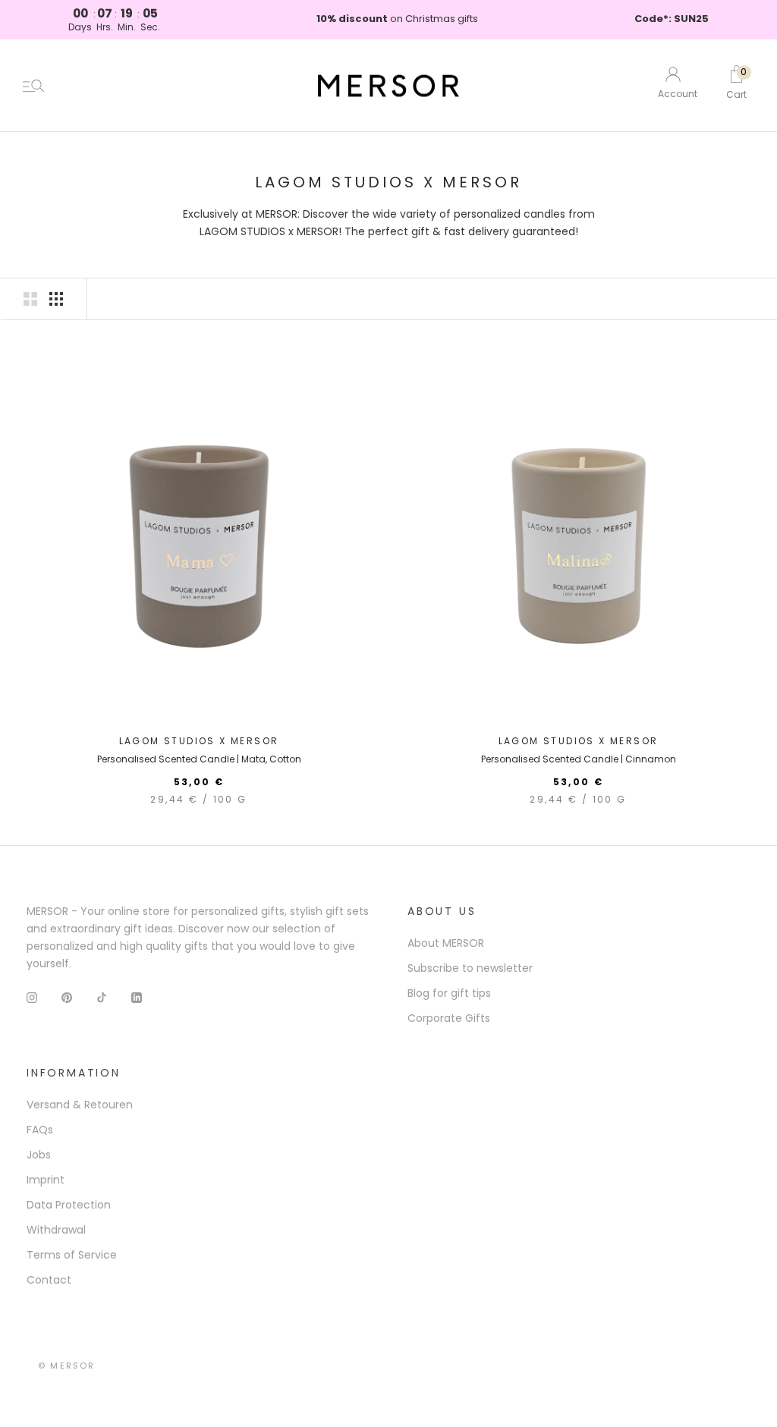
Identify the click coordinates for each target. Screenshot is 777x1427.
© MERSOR (67, 1365)
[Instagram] (32, 997)
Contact (49, 1279)
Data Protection (69, 1204)
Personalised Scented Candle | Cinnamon (578, 759)
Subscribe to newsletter (470, 968)
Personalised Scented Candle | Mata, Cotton (199, 759)
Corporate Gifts (448, 1018)
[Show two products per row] (30, 299)
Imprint (45, 1179)
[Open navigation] (33, 85)
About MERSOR (445, 943)
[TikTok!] (101, 997)
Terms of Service (72, 1254)
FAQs (40, 1129)
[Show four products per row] (56, 299)
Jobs (39, 1154)
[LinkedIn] (136, 997)
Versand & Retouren (80, 1104)
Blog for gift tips (449, 993)
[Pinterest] (66, 997)
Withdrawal (56, 1229)
